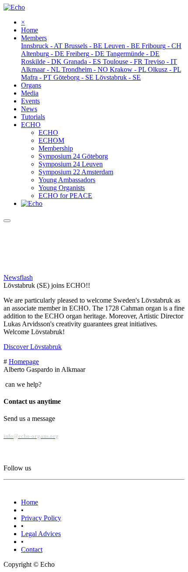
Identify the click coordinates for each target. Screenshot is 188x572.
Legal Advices (41, 533)
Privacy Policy (41, 518)
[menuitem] (29, 30)
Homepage (24, 361)
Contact (31, 549)
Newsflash (18, 277)
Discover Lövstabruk (32, 346)
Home (29, 502)
